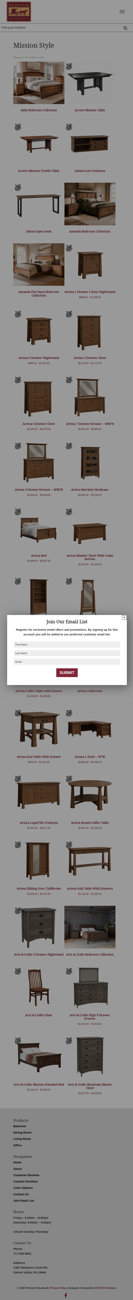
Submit (67, 672)
